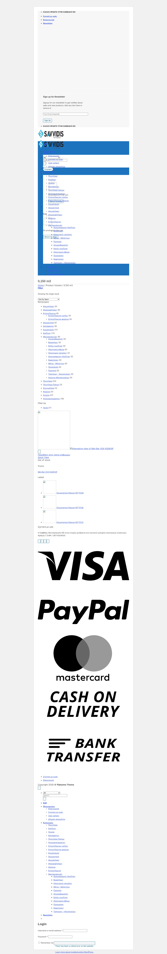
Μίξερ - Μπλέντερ (56, 363)
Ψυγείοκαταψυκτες (56, 194)
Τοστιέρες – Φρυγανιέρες (64, 263)
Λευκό (46, 408)
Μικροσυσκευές (55, 225)
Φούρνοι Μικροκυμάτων (58, 377)
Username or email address (50, 930)
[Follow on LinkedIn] (47, 541)
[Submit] (44, 163)
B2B (45, 144)
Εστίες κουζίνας (60, 248)
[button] (47, 23)
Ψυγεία (46, 395)
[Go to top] (39, 788)
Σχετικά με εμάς (50, 16)
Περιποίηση (58, 255)
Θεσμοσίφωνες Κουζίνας (64, 227)
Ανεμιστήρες (53, 211)
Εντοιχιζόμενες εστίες (58, 197)
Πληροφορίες (49, 152)
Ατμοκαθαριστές (60, 245)
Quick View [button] (43, 457)
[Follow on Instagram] (42, 541)
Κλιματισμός (53, 204)
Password (43, 937)
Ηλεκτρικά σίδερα (61, 252)
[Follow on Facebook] (39, 541)
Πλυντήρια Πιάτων (56, 190)
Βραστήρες (58, 231)
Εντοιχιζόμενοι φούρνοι (58, 201)
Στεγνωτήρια (48, 388)
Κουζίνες (47, 333)
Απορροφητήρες (55, 215)
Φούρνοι (46, 392)
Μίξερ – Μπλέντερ (61, 238)
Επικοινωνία (48, 20)
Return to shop (50, 237)
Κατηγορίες (48, 172)
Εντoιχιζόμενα (54, 222)
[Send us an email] (45, 541)
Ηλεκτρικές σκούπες (62, 234)
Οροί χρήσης (53, 163)
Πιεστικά (57, 241)
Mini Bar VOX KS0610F (47, 472)
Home (41, 285)
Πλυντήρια (52, 176)
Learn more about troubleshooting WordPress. (74, 952)
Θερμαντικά (53, 208)
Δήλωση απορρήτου (56, 166)
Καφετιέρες (58, 259)
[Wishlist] (39, 452)
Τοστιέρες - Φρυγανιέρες (59, 374)
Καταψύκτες (48, 326)
